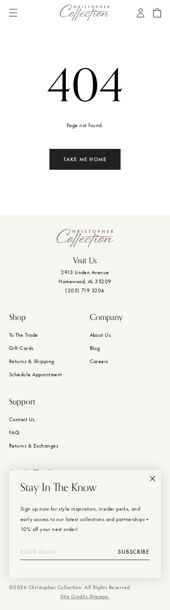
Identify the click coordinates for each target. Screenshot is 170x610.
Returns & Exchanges (33, 446)
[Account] (140, 13)
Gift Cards (21, 348)
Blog (95, 348)
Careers (99, 361)
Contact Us (22, 419)
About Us (100, 335)
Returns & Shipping (31, 361)
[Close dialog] (152, 478)
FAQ (14, 432)
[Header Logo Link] (85, 13)
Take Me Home (85, 159)
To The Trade (23, 335)
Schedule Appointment (35, 374)
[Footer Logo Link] (85, 238)
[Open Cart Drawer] (157, 13)
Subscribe (134, 552)
